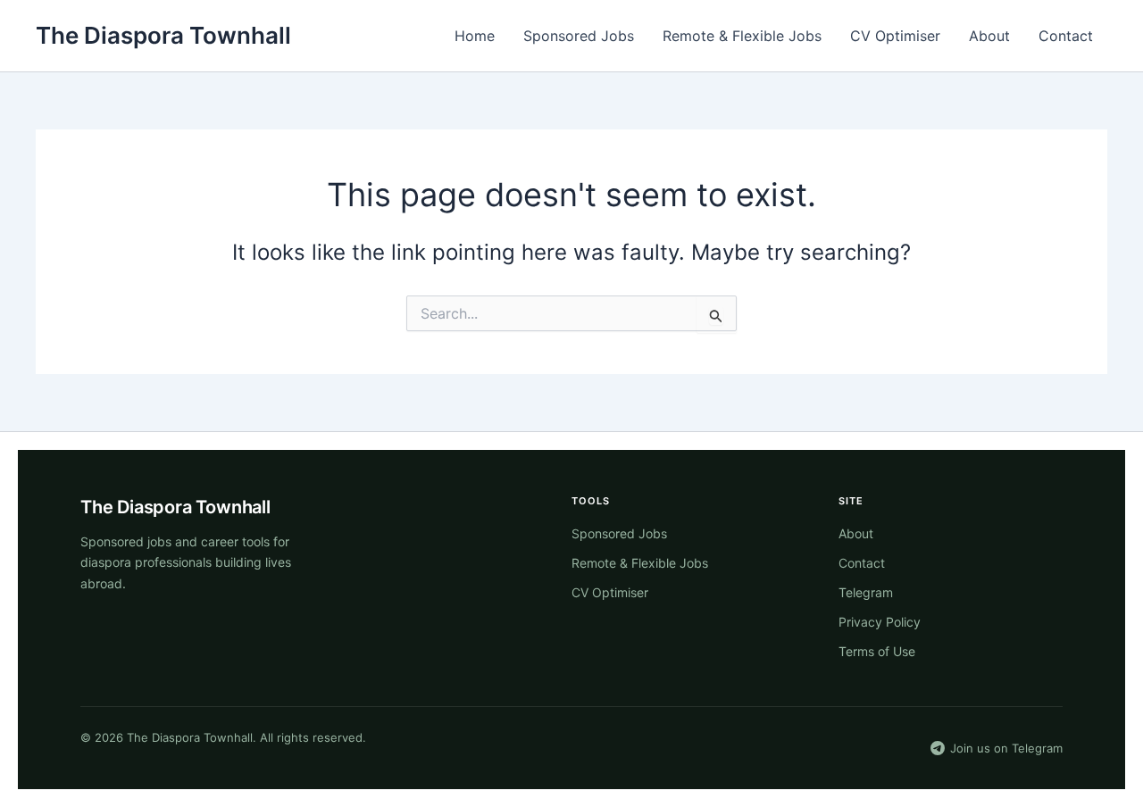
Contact (1066, 36)
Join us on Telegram (1006, 748)
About (989, 36)
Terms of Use (876, 651)
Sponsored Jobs (578, 36)
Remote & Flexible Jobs (742, 36)
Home (475, 36)
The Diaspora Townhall (163, 35)
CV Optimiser (895, 36)
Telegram (865, 592)
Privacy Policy (879, 621)
